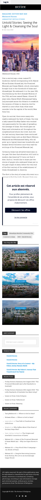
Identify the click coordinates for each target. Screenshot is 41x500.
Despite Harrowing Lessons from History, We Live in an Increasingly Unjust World (20, 455)
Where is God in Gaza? (27, 413)
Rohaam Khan (10, 417)
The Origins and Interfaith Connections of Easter (19, 434)
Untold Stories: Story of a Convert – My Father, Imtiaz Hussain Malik (20, 364)
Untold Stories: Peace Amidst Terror (20, 312)
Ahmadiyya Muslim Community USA (21, 233)
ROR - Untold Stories (24, 237)
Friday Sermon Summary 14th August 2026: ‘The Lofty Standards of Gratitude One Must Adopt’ (22, 391)
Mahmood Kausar (9, 16)
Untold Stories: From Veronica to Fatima (21, 285)
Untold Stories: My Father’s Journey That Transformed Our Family (21, 371)
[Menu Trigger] (2, 2)
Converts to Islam (9, 237)
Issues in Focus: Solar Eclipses (15, 396)
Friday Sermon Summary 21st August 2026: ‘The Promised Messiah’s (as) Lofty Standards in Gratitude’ (22, 384)
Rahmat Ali (9, 439)
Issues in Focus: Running (13, 404)
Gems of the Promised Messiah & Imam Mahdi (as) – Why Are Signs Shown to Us (21, 441)
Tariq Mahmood (10, 413)
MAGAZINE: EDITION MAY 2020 (14, 14)
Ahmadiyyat (7, 19)
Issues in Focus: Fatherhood (15, 400)
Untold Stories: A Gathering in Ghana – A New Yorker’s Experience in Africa (20, 258)
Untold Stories (18, 19)
